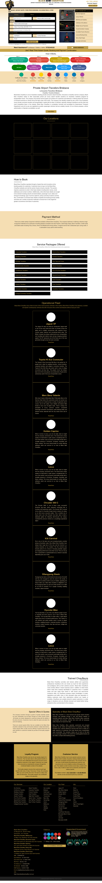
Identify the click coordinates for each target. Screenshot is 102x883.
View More (51, 111)
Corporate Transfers (34, 790)
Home (74, 788)
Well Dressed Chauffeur (81, 19)
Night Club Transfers (34, 796)
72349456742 (20, 855)
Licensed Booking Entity (81, 35)
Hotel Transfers (32, 794)
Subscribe (75, 806)
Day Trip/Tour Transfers (35, 800)
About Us (75, 790)
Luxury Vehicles (79, 16)
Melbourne (46, 804)
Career (75, 802)
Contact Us (76, 792)
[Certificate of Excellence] (21, 75)
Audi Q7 (60, 816)
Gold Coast (46, 792)
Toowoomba (47, 796)
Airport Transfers (33, 788)
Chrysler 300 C (62, 794)
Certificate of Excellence (81, 22)
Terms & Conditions (78, 798)
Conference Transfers (19, 790)
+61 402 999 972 (81, 772)
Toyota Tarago (62, 798)
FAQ (74, 800)
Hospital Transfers (18, 794)
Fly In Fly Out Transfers (20, 798)
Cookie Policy (76, 796)
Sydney (45, 806)
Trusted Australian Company (82, 28)
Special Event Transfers (20, 800)
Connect (74, 75)
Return (32, 14)
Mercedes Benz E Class (64, 814)
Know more (23, 133)
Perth (45, 810)
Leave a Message (78, 47)
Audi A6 (60, 810)
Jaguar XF (61, 788)
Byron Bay (46, 798)
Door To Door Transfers (35, 802)
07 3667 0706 (26, 859)
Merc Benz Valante (63, 790)
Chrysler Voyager (62, 808)
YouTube (49, 75)
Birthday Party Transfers (20, 802)
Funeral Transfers (33, 792)
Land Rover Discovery (64, 812)
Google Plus (33, 75)
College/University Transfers (21, 804)
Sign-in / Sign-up (93, 5)
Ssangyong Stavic (62, 802)
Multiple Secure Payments (82, 25)
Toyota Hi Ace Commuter (64, 800)
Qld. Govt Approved (80, 13)
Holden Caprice (62, 792)
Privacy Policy (76, 794)
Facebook (58, 75)
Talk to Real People (80, 38)
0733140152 (50, 47)
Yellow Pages (41, 75)
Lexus (59, 796)
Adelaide (46, 808)
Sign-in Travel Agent (78, 804)
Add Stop (12, 21)
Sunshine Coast (48, 794)
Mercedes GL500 (62, 820)
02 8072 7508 (25, 868)
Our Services (17, 788)
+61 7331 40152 (92, 1)
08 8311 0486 (24, 866)
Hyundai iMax (61, 804)
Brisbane (46, 790)
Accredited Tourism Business (82, 32)
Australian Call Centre (81, 41)
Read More (51, 342)
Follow (49, 77)
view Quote (32, 41)
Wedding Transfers (19, 792)
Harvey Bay (46, 800)
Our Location (47, 788)
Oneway (16, 14)
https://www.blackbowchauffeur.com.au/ (24, 874)
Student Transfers (18, 796)
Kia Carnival (61, 806)
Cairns (45, 802)
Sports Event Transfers (35, 798)
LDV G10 (60, 818)
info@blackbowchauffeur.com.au (25, 870)
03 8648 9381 (26, 863)
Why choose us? (83, 10)
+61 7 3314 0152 (71, 772)
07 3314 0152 (25, 857)
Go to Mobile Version (54, 845)
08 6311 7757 (23, 861)
